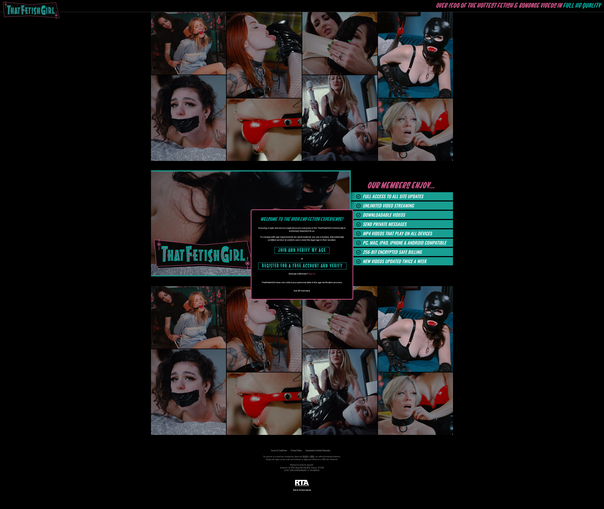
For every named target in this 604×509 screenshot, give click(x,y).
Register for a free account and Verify (302, 265)
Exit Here (305, 290)
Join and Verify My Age (302, 250)
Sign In (312, 273)
